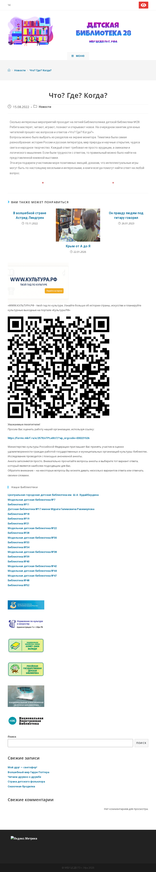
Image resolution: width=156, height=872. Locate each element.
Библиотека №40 (18, 561)
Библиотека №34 (18, 547)
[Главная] (9, 70)
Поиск (12, 736)
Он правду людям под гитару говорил (126, 215)
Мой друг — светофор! (22, 767)
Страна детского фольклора (26, 781)
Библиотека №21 (18, 523)
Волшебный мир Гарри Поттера (28, 772)
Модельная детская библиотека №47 (32, 575)
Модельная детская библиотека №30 (32, 537)
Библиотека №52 (18, 585)
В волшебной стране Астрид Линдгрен (29, 215)
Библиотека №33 (18, 542)
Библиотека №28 (18, 532)
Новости (45, 107)
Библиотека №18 (18, 513)
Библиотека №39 (18, 556)
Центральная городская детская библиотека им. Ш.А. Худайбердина (53, 494)
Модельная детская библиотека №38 (32, 551)
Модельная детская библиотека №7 (31, 499)
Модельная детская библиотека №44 (32, 570)
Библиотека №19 (18, 518)
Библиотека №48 (18, 580)
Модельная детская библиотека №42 (32, 566)
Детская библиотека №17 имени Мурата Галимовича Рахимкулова (51, 509)
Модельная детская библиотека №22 (32, 528)
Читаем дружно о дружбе (24, 776)
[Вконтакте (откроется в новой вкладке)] (10, 5)
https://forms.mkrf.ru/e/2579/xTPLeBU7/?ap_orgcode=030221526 (48, 438)
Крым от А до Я (78, 246)
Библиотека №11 (18, 504)
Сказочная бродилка (21, 786)
